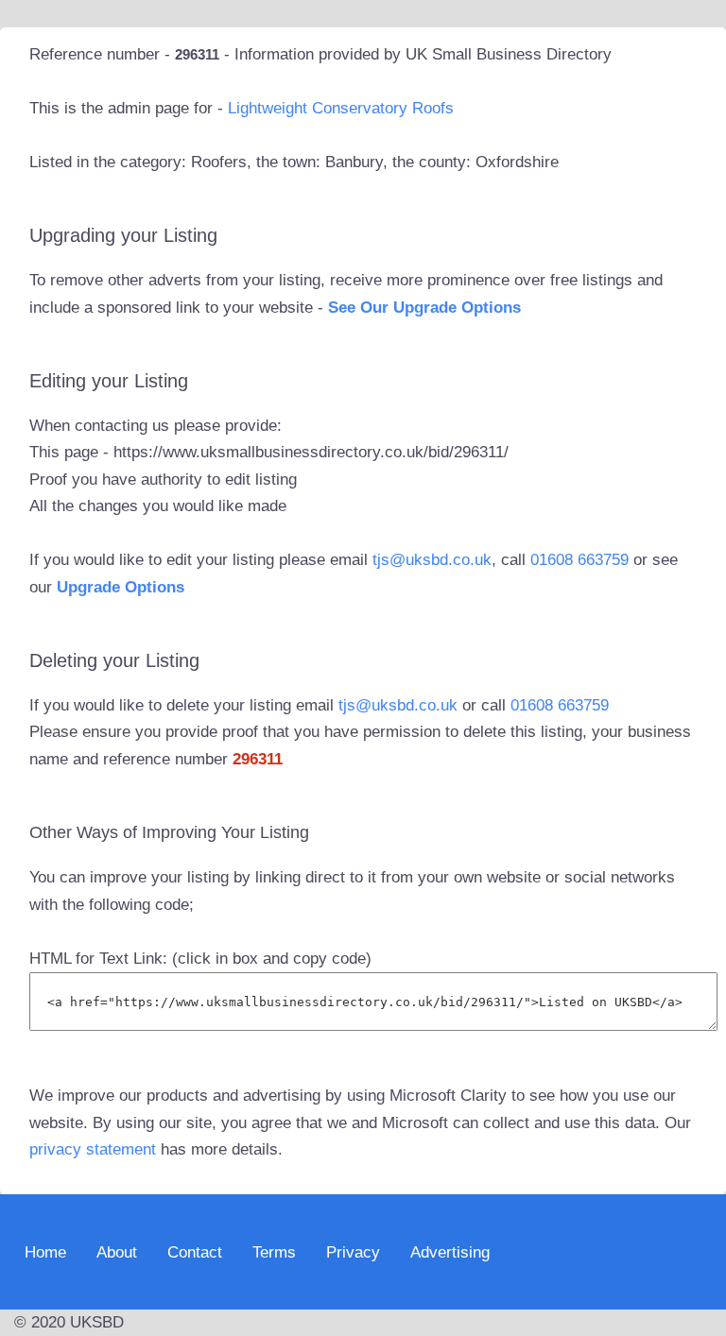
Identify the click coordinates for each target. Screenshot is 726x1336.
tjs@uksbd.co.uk (432, 560)
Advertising (450, 1251)
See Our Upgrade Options (424, 308)
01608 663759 (579, 560)
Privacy (353, 1251)
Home (45, 1251)
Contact (194, 1251)
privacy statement (92, 1149)
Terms (274, 1251)
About (116, 1251)
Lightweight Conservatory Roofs (341, 108)
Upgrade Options (120, 587)
